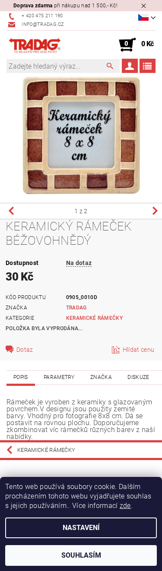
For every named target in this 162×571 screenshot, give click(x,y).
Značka (101, 377)
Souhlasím (81, 555)
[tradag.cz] (43, 45)
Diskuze (138, 377)
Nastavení (81, 528)
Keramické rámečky (94, 318)
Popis (20, 377)
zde (125, 506)
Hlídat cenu (139, 349)
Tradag (76, 308)
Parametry (59, 377)
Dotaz (24, 349)
